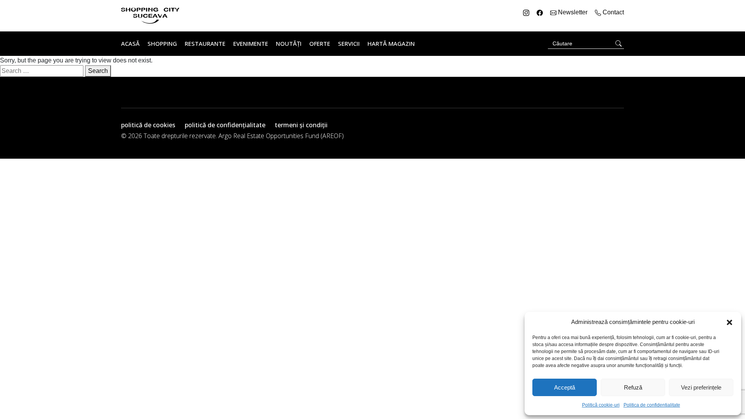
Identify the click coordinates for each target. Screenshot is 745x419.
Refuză (633, 387)
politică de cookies (148, 125)
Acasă (130, 43)
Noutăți (288, 43)
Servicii (349, 43)
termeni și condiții (301, 125)
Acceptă (564, 387)
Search (98, 71)
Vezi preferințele (701, 387)
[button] (729, 322)
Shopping (162, 43)
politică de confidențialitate (225, 125)
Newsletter (572, 12)
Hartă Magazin (391, 43)
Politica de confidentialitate (652, 405)
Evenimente (250, 43)
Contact (612, 12)
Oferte (319, 43)
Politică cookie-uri (601, 405)
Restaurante (205, 43)
